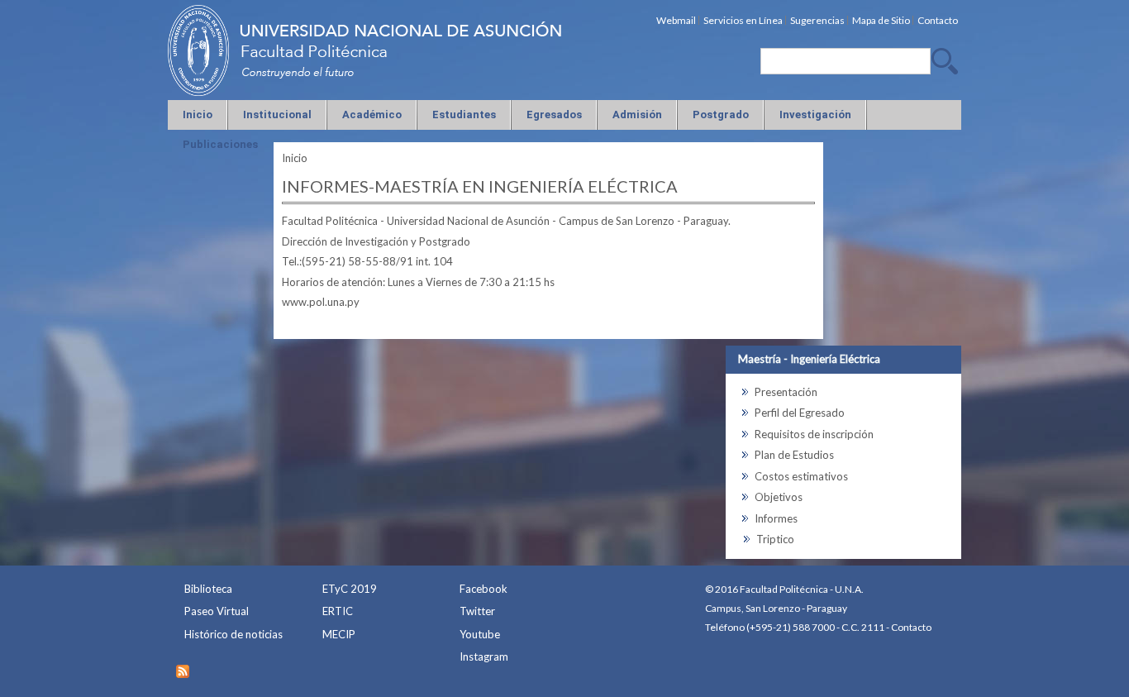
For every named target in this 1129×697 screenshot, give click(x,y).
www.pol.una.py (321, 301)
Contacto (911, 627)
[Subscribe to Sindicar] (182, 667)
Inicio (294, 158)
